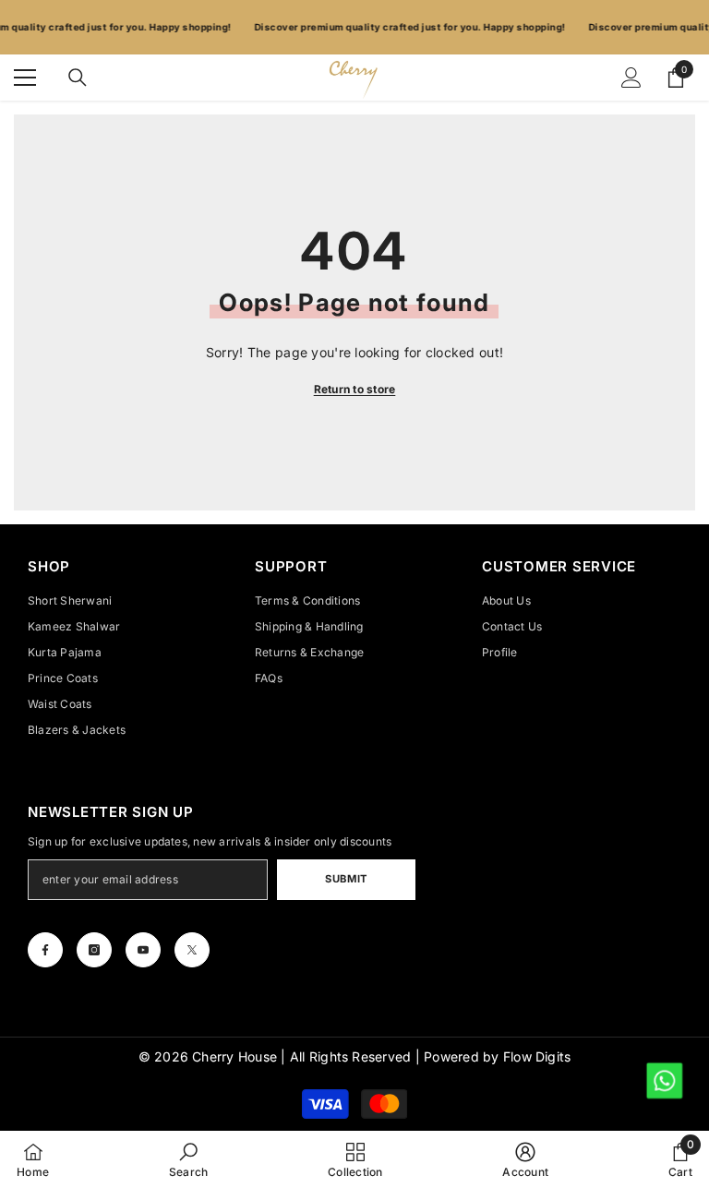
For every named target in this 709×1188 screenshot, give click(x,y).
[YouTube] (143, 949)
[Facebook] (45, 949)
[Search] (77, 77)
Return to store (355, 389)
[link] (188, 1159)
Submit (346, 878)
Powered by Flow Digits (497, 1056)
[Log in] (631, 77)
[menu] (25, 77)
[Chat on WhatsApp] (663, 1079)
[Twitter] (192, 949)
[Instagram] (94, 949)
